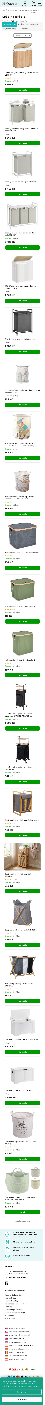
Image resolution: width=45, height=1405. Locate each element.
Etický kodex (10, 1315)
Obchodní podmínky (13, 1310)
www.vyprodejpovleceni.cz (20, 1332)
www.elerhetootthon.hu (19, 1349)
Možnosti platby (11, 1301)
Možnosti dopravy (12, 1298)
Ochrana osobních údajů (15, 1313)
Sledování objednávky (14, 1295)
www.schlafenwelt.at (18, 1359)
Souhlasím (21, 1399)
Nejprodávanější (10, 29)
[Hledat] (24, 3)
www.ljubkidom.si (16, 1339)
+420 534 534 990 (17, 1271)
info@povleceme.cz (18, 1277)
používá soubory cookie (24, 1381)
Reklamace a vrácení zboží (16, 1304)
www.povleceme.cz (17, 1328)
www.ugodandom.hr (17, 1342)
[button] (26, 21)
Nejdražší (34, 24)
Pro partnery (10, 1318)
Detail (22, 1212)
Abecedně (23, 29)
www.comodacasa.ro (18, 1352)
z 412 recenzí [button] (19, 21)
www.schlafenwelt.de (18, 1356)
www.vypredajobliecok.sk (19, 1335)
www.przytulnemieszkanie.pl (21, 1345)
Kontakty (8, 1307)
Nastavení (21, 1392)
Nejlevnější (23, 24)
